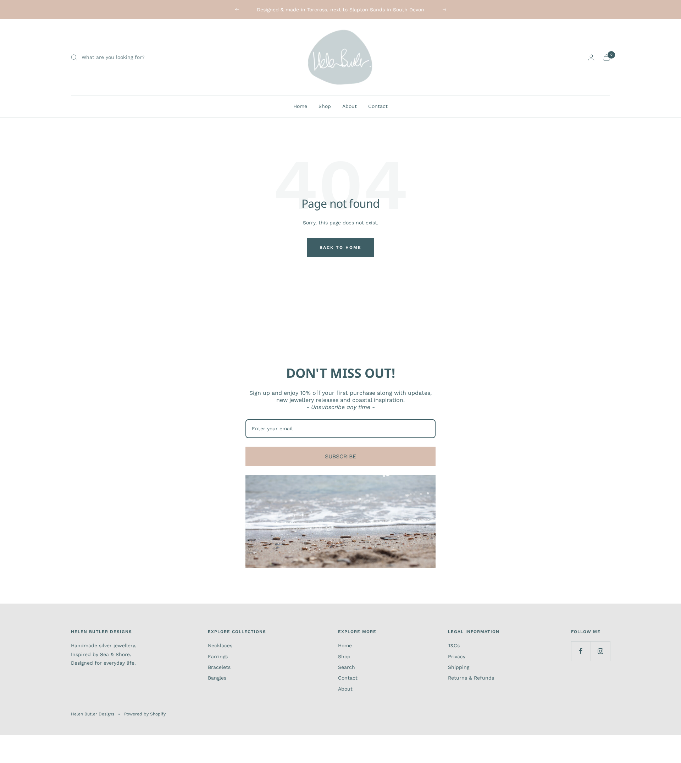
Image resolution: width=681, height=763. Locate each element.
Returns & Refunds (471, 678)
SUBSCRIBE (340, 456)
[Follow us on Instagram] (600, 651)
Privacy (456, 656)
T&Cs (454, 645)
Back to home (340, 247)
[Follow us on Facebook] (581, 651)
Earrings (218, 656)
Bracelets (219, 667)
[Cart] (606, 57)
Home (300, 106)
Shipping (458, 667)
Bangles (217, 678)
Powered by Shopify (145, 714)
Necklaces (220, 645)
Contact (378, 106)
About (349, 106)
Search (346, 667)
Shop (325, 106)
